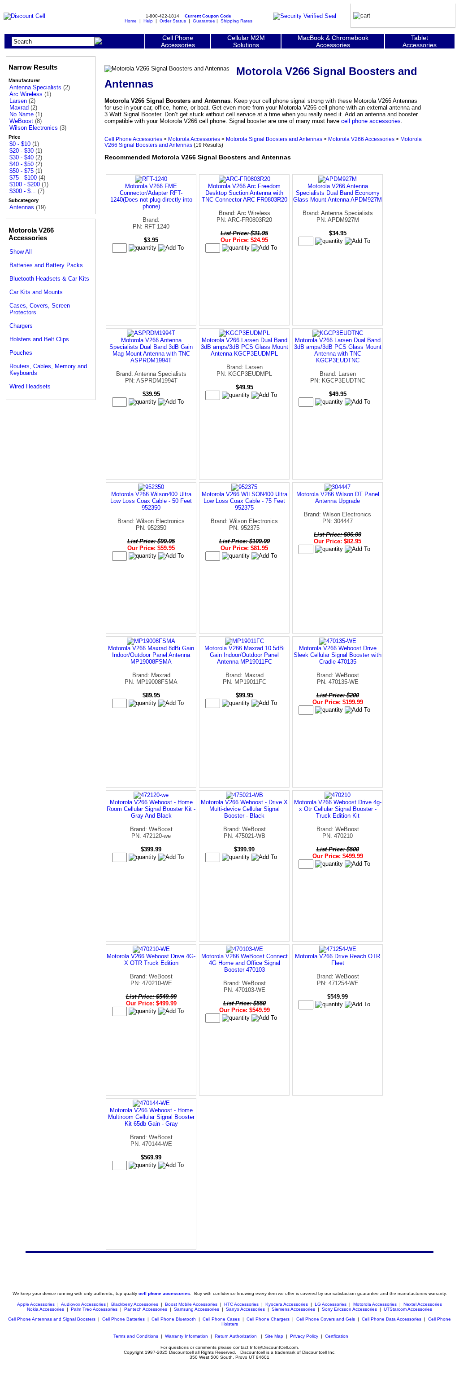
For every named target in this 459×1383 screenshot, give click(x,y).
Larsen (18, 100)
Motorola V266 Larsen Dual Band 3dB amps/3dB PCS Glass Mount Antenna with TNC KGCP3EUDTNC (337, 350)
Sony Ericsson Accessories (349, 1309)
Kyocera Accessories (286, 1304)
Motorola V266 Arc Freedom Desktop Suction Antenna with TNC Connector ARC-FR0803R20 (244, 193)
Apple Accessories (36, 1304)
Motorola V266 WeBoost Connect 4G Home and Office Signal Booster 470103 (244, 963)
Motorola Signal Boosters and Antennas (274, 139)
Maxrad (19, 107)
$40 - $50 (21, 164)
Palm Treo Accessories (94, 1309)
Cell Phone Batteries (123, 1319)
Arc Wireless (26, 94)
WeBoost (21, 121)
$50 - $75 (21, 170)
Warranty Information (186, 1336)
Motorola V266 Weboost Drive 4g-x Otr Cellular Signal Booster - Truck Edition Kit (337, 809)
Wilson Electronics (33, 127)
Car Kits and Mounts (36, 292)
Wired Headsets (30, 386)
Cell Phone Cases (221, 1319)
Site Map (274, 1336)
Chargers (21, 325)
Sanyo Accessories (245, 1309)
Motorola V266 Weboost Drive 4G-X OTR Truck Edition (151, 959)
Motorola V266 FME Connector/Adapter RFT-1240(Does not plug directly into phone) (151, 196)
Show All (20, 251)
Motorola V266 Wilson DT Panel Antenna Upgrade (337, 497)
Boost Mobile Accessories (191, 1304)
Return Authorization (236, 1336)
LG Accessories (330, 1304)
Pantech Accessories (145, 1309)
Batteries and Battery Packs (46, 265)
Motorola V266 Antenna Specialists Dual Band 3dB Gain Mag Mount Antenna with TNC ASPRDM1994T (151, 350)
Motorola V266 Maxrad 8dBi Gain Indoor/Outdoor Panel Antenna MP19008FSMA (151, 655)
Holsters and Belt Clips (39, 339)
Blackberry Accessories (134, 1304)
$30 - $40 (21, 157)
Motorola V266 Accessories (361, 139)
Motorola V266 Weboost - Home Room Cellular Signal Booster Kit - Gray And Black (151, 809)
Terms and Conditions (135, 1336)
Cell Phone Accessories (133, 139)
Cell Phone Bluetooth (174, 1319)
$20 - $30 (21, 150)
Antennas (21, 207)
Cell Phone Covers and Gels (325, 1319)
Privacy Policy (304, 1336)
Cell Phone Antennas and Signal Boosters (51, 1319)
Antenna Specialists (35, 87)
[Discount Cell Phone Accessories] (24, 16)
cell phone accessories (371, 121)
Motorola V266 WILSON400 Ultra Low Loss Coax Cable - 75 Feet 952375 (244, 501)
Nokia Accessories (45, 1309)
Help (148, 20)
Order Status (173, 20)
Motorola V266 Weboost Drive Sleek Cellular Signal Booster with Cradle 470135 (337, 655)
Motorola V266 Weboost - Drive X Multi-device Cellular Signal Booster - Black (244, 809)
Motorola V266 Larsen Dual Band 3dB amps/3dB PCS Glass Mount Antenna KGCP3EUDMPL (244, 347)
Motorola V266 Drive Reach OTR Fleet (337, 959)
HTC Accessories (241, 1304)
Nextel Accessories (422, 1304)
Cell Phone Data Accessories (391, 1319)
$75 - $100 (23, 177)
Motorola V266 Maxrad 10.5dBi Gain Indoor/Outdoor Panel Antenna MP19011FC (244, 655)
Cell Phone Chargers (268, 1319)
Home (131, 20)
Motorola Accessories (194, 139)
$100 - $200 (24, 184)
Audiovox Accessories (83, 1304)
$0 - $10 (19, 144)
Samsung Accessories (196, 1309)
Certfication (336, 1336)
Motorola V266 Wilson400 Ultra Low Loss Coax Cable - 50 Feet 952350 (151, 501)
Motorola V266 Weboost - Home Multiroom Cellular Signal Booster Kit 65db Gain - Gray (151, 1117)
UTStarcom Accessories (408, 1309)
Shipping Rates (236, 20)
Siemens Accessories (293, 1309)
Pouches (20, 352)
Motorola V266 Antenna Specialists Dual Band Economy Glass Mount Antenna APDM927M (337, 193)
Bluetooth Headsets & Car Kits (49, 278)
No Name (21, 114)
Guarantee (204, 20)
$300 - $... (22, 191)
